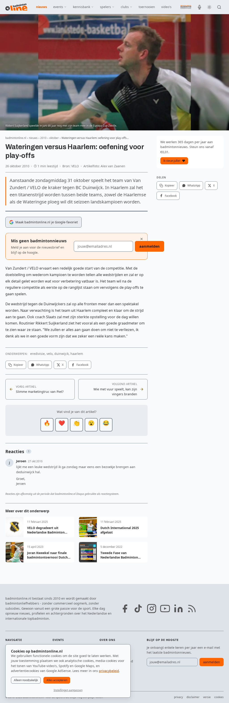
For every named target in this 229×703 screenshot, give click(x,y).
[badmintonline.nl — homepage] (16, 7)
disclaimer (193, 697)
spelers (105, 7)
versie (207, 697)
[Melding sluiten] (141, 239)
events (58, 7)
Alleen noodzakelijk (26, 680)
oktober (54, 138)
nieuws (41, 7)
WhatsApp (42, 365)
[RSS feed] (192, 608)
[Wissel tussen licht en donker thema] (209, 7)
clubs (125, 7)
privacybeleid (109, 671)
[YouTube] (165, 608)
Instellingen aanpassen (68, 690)
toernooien (147, 7)
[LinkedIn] (178, 608)
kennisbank (81, 7)
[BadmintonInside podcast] (199, 7)
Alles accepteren (57, 680)
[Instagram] (152, 608)
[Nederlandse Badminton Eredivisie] (185, 6)
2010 (43, 138)
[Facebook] (125, 608)
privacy (178, 697)
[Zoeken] (219, 7)
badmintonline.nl (15, 138)
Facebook (82, 365)
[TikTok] (138, 608)
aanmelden (149, 246)
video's (166, 7)
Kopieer (18, 365)
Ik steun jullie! (171, 161)
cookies (219, 697)
